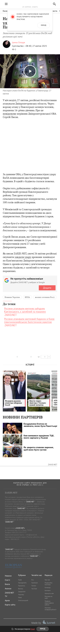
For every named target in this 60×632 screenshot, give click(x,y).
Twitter (33, 586)
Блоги (7, 584)
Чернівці (21, 595)
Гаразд (43, 25)
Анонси (8, 588)
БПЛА (27, 297)
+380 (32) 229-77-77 (19, 532)
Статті (7, 580)
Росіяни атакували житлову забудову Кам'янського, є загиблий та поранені (25, 310)
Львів (20, 580)
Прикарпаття (22, 583)
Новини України (12, 297)
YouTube (34, 589)
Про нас (47, 580)
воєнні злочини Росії (45, 297)
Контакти (48, 590)
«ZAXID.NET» (20, 528)
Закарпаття (21, 592)
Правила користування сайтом (49, 603)
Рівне (20, 597)
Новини (8, 575)
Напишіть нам (49, 593)
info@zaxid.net (31, 535)
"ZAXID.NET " (30, 502)
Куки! (33, 629)
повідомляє (9, 113)
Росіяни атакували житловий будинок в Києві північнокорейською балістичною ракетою (29, 320)
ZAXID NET (30, 3)
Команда (47, 588)
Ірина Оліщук (18, 42)
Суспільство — (19, 45)
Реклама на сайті (48, 597)
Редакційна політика (48, 584)
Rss (32, 580)
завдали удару (23, 257)
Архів (7, 600)
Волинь (20, 589)
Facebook (34, 583)
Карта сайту (10, 604)
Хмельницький (23, 600)
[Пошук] (53, 4)
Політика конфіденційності (50, 609)
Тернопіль (21, 586)
